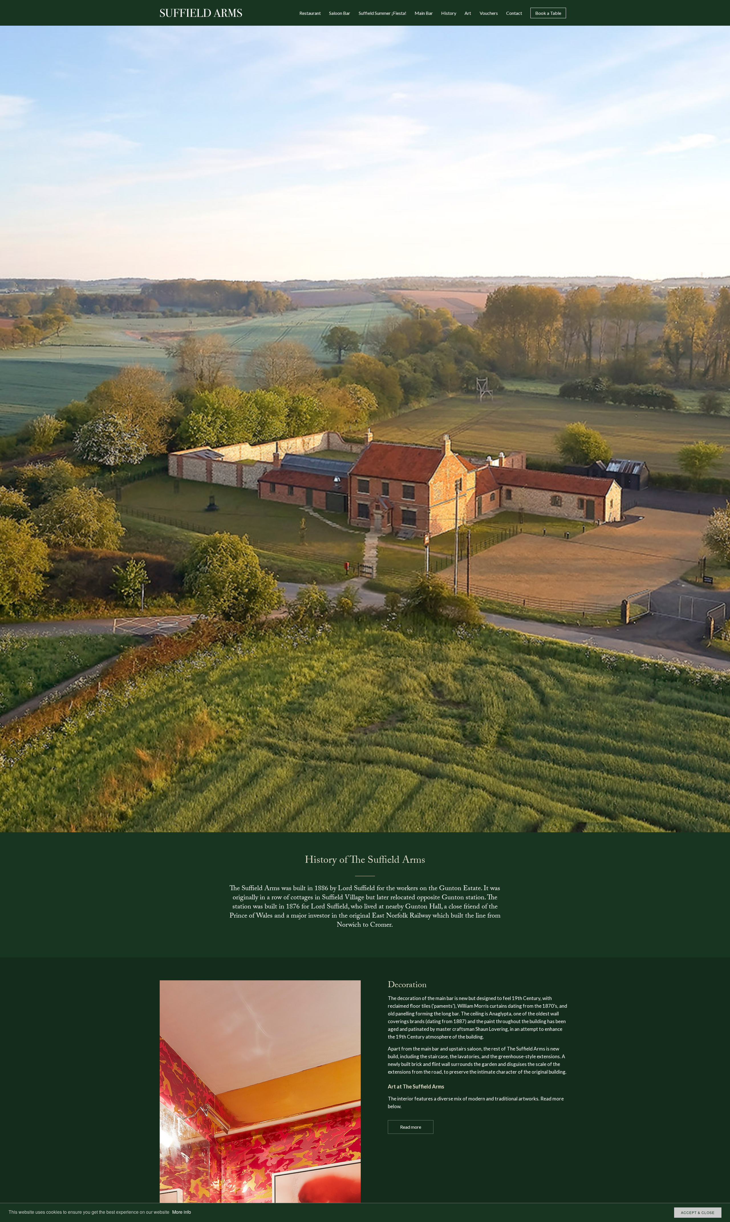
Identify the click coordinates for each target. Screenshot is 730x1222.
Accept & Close (698, 1212)
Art (468, 13)
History (448, 13)
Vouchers (489, 13)
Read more (410, 1127)
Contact (514, 13)
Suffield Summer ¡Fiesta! (382, 13)
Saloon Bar (339, 13)
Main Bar (424, 13)
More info (181, 1212)
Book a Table (548, 13)
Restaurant (310, 13)
